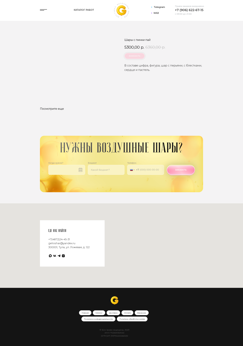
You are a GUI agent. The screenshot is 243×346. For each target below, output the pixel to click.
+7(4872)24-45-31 (59, 239)
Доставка (113, 313)
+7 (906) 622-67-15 (189, 10)
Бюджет (92, 163)
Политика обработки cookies (132, 319)
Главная (85, 313)
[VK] (54, 256)
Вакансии (141, 313)
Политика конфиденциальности (98, 319)
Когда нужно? (55, 163)
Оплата (127, 313)
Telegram (159, 7)
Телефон (131, 163)
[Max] (50, 256)
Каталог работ (84, 10)
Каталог (99, 313)
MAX (156, 13)
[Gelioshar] (63, 256)
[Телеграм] (59, 256)
